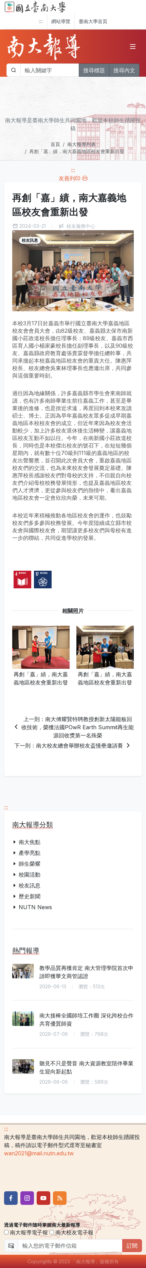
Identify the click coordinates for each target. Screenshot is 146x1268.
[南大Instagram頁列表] (27, 1198)
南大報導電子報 (28, 1232)
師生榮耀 (29, 863)
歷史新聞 (29, 896)
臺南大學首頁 (93, 21)
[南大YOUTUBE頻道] (43, 1198)
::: (41, 21)
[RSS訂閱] (60, 1198)
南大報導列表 (81, 144)
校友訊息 (29, 885)
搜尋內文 (124, 70)
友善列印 (70, 178)
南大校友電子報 (73, 1232)
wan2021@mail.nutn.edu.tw (39, 1153)
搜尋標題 (94, 70)
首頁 (55, 144)
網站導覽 (60, 21)
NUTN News (35, 907)
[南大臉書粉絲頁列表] (11, 1198)
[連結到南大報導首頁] (43, 46)
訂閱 (132, 1245)
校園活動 (29, 874)
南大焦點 (29, 842)
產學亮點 (29, 852)
